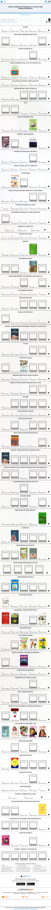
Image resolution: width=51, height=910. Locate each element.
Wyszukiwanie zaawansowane (7, 21)
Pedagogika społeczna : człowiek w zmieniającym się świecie (10, 870)
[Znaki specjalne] (49, 22)
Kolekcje (15, 21)
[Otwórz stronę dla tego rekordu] (6, 30)
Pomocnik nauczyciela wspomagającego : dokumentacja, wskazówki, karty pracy (30, 871)
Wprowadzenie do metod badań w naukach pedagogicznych (10, 871)
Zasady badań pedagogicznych (6, 869)
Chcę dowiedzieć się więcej (19, 908)
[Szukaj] (49, 20)
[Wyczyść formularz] (47, 22)
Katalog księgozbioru (25, 14)
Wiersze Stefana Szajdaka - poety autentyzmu (41, 869)
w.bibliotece (31, 892)
